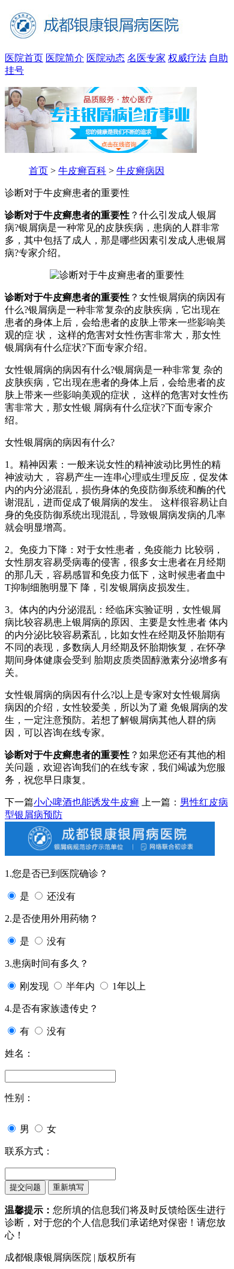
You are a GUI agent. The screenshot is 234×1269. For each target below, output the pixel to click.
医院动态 (105, 58)
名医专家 (146, 58)
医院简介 (65, 58)
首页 (38, 171)
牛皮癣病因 (140, 171)
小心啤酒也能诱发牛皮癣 (86, 802)
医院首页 (24, 58)
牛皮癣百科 (82, 171)
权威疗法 (187, 58)
